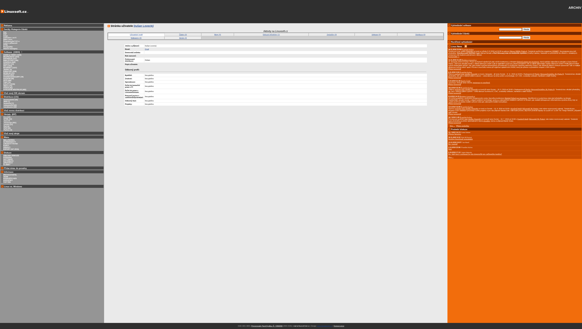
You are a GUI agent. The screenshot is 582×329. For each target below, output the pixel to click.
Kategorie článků (19, 29)
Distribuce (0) (420, 35)
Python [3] (7, 130)
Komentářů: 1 (453, 57)
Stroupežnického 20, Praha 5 (552, 74)
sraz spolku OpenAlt (472, 119)
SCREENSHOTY (9, 142)
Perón (537, 74)
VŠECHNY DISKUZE (11, 155)
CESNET (555, 51)
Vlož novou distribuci (14, 110)
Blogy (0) (217, 35)
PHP (5, 34)
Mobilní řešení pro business (516, 98)
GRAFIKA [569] (9, 62)
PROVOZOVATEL (10, 175)
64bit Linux (7, 39)
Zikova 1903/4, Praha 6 (518, 51)
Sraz (450, 149)
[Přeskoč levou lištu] (27, 12)
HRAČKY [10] (8, 64)
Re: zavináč (453, 144)
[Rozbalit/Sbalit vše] (21, 52)
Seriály (7, 29)
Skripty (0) (183, 38)
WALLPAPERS (9, 140)
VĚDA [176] (7, 86)
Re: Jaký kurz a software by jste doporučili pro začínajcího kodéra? (475, 154)
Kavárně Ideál (516, 109)
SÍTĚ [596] (7, 80)
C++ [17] (6, 117)
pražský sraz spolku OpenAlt (465, 74)
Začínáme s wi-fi (9, 38)
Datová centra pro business (528, 62)
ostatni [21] (8, 124)
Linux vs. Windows (13, 186)
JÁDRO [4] (7, 69)
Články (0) (183, 35)
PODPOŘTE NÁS (10, 178)
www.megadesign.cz (324, 326)
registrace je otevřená (481, 83)
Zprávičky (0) (332, 35)
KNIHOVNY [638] (10, 71)
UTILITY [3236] (9, 84)
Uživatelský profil (136, 35)
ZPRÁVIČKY (8, 163)
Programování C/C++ (11, 41)
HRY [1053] (7, 66)
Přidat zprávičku (462, 126)
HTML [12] (7, 119)
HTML (5, 45)
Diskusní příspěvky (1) (271, 35)
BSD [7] (6, 101)
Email (147, 49)
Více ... (450, 157)
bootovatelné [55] (10, 100)
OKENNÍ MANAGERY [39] (13, 77)
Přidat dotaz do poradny (15, 168)
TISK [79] (7, 82)
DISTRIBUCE (8, 161)
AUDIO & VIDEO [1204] (12, 55)
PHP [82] (7, 128)
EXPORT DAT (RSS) (11, 149)
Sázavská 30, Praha (530, 109)
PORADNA (7, 157)
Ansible (487, 121)
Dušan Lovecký (144, 25)
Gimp (5, 36)
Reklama (8, 25)
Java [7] (6, 121)
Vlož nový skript (11, 133)
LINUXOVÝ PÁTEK (10, 144)
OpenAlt (469, 51)
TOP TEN (7, 182)
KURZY (6, 145)
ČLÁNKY (6, 165)
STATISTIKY (8, 180)
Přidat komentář (454, 69)
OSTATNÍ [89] (8, 79)
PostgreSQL (8, 47)
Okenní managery (10, 48)
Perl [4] (6, 126)
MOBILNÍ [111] (9, 73)
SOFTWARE (8, 159)
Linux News (456, 46)
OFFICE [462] (8, 75)
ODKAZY (6, 147)
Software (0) (376, 35)
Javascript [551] (9, 123)
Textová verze (339, 326)
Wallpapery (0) (136, 38)
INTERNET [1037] (10, 68)
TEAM (5, 177)
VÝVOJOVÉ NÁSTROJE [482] (14, 89)
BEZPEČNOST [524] (11, 57)
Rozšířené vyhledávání (461, 42)
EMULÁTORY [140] (10, 60)
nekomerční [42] (10, 105)
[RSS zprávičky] (466, 46)
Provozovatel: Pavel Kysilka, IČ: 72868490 (267, 326)
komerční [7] (8, 103)
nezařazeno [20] (10, 107)
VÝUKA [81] (8, 88)
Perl (4, 32)
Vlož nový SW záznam (14, 93)
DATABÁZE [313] (10, 58)
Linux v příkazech (10, 43)
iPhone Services (454, 134)
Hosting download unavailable (460, 139)
